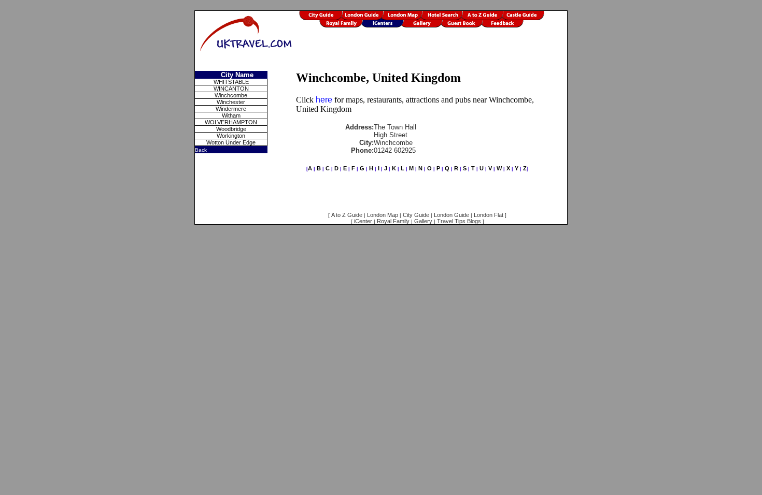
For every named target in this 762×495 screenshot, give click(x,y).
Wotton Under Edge (231, 142)
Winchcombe (231, 95)
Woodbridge (231, 129)
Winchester (231, 102)
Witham (231, 115)
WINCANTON (231, 88)
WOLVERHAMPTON (231, 122)
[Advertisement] (433, 55)
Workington (231, 136)
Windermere (231, 109)
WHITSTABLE (231, 82)
